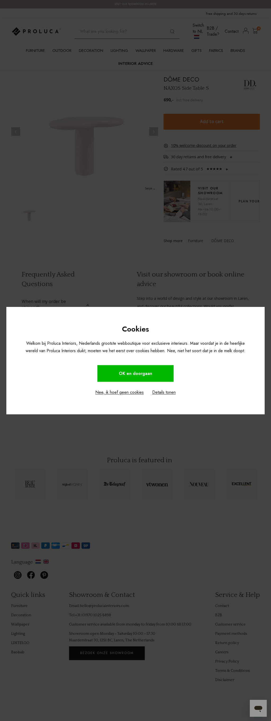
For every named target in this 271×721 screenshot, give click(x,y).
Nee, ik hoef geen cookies (119, 392)
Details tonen (164, 392)
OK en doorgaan (135, 373)
